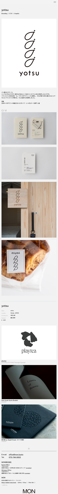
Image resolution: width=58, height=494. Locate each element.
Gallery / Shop (22, 482)
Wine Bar (31, 482)
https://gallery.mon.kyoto (9, 482)
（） (28, 468)
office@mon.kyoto (16, 455)
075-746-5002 (15, 457)
